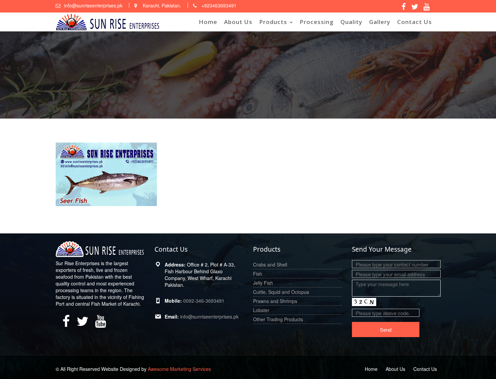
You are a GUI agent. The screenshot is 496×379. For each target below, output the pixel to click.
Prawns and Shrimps (275, 301)
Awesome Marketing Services (179, 368)
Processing (317, 22)
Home (208, 22)
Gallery (379, 22)
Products (273, 22)
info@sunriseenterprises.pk (209, 316)
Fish (257, 273)
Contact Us (414, 22)
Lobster (261, 310)
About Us (238, 22)
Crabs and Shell (270, 264)
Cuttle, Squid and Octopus (281, 291)
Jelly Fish (263, 282)
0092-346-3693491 (203, 300)
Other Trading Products (278, 319)
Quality (351, 22)
